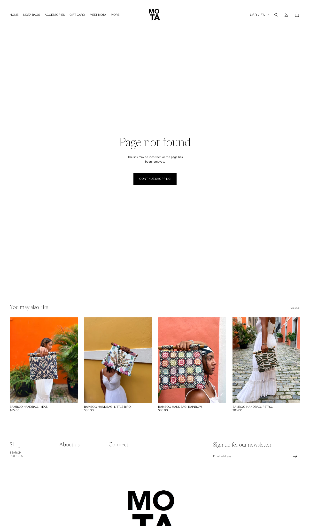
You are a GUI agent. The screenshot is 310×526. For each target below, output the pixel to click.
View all (295, 308)
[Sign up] (295, 456)
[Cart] (297, 14)
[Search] (276, 14)
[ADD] (70, 395)
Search (15, 453)
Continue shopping (155, 179)
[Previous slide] (91, 360)
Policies (16, 456)
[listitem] (115, 15)
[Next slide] (144, 360)
